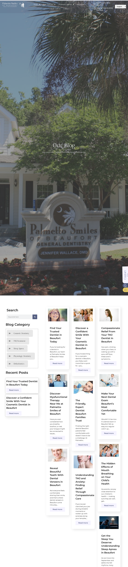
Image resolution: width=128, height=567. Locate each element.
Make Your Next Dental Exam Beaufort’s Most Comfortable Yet (108, 403)
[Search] (35, 317)
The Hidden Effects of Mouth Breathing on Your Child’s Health (108, 473)
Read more (14, 390)
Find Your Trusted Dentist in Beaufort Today (56, 335)
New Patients (48, 4)
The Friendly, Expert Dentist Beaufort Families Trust (81, 410)
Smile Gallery (56, 9)
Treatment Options (65, 4)
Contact (66, 9)
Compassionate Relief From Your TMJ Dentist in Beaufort (110, 335)
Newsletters (81, 4)
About (35, 4)
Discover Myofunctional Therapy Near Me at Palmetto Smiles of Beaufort (58, 403)
